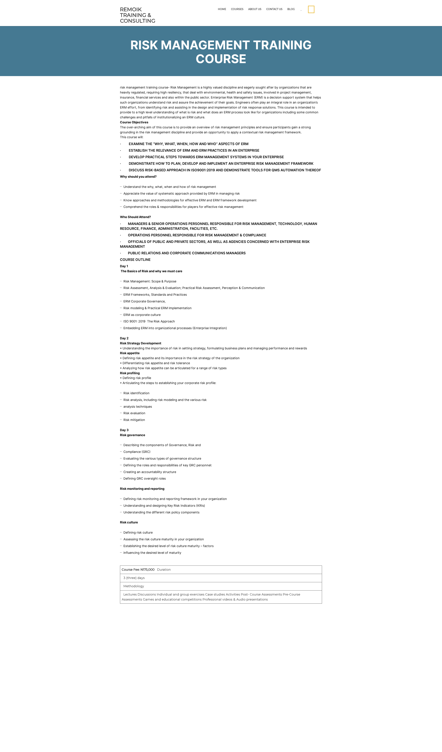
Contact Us (274, 9)
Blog (291, 9)
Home (222, 9)
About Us (254, 9)
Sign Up (26, 744)
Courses (237, 9)
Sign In (37, 744)
